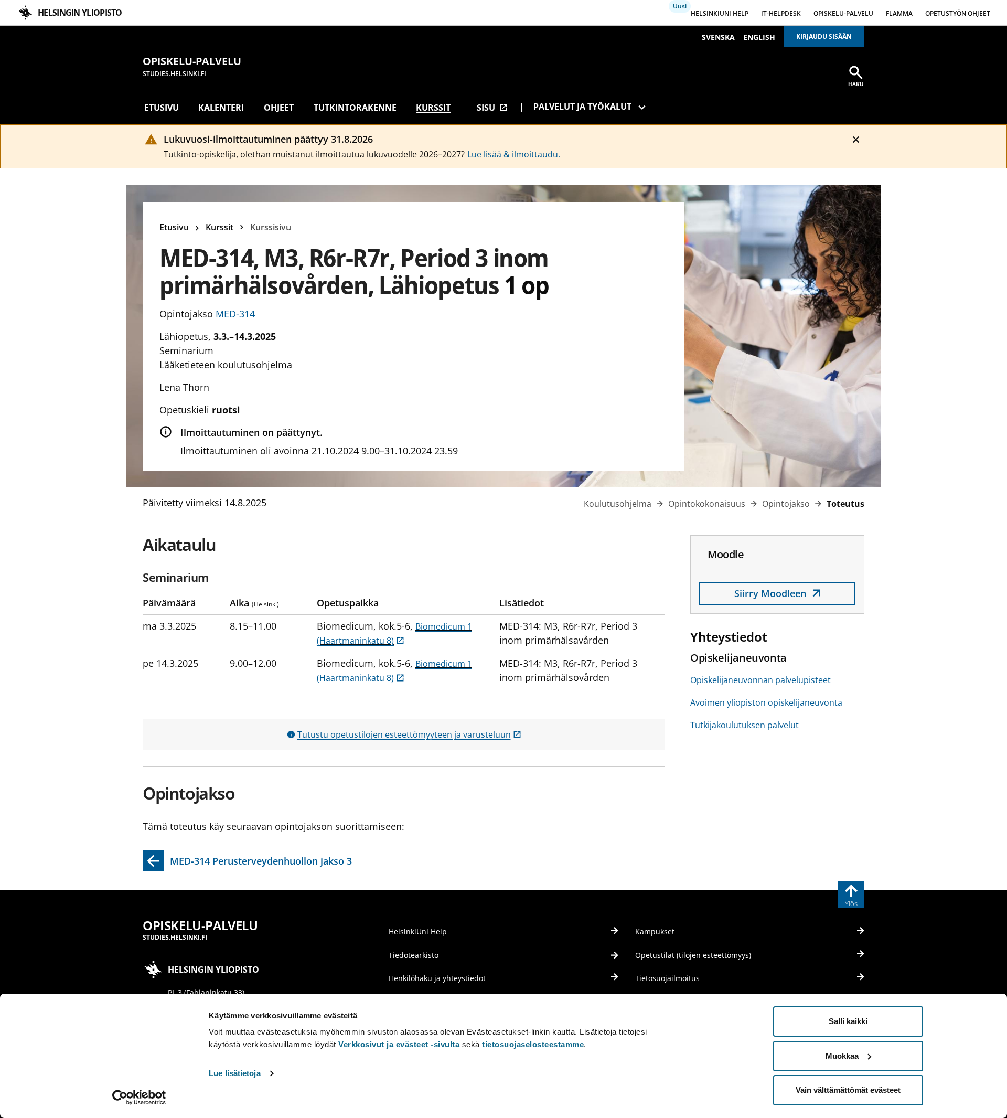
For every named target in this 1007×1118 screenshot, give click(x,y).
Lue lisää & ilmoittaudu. (513, 154)
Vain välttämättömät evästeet (848, 1089)
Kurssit (433, 107)
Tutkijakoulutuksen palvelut (744, 725)
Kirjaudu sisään (824, 36)
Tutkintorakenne (355, 107)
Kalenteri (221, 107)
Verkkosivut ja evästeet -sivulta (398, 1044)
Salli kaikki (848, 1021)
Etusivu (161, 107)
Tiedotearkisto (413, 955)
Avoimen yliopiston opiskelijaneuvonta (766, 702)
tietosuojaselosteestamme (533, 1044)
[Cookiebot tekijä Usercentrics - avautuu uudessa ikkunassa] (139, 1097)
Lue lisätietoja (235, 1073)
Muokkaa (842, 1055)
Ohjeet (279, 107)
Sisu (492, 107)
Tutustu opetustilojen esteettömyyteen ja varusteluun (409, 734)
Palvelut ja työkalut (582, 106)
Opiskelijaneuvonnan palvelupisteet (760, 680)
